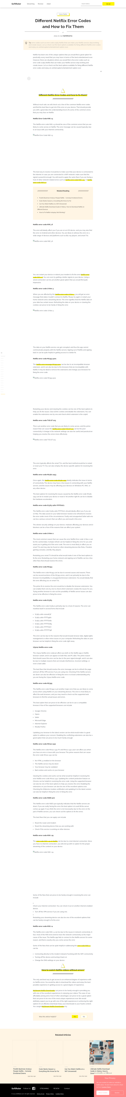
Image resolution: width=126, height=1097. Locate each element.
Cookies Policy (60, 1094)
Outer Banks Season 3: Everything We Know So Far (55, 201)
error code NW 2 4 (84, 946)
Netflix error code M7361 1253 (55, 480)
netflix (15, 1066)
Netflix (65, 14)
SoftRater (16, 4)
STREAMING (44, 1088)
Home (60, 14)
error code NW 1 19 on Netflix (47, 841)
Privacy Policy (50, 1094)
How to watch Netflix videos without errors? (63, 970)
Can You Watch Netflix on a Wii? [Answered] (53, 204)
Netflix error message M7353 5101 (48, 364)
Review (40, 4)
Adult (49, 4)
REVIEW (56, 1088)
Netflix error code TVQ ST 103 (63, 429)
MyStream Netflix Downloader (44, 990)
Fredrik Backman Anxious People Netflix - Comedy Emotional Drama (60, 198)
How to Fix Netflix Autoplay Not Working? (52, 212)
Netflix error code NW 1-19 (75, 180)
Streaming (30, 4)
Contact (67, 1088)
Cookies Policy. (106, 1087)
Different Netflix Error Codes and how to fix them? (63, 95)
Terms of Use (40, 1094)
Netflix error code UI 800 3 (64, 294)
